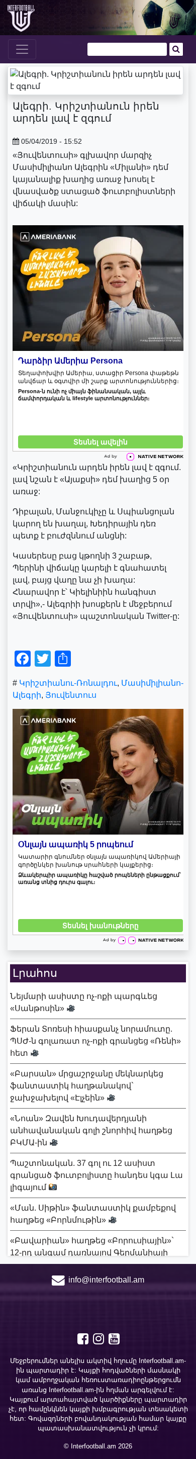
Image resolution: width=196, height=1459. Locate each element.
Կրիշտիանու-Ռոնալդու (68, 683)
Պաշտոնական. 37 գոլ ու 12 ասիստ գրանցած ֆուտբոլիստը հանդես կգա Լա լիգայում (96, 1175)
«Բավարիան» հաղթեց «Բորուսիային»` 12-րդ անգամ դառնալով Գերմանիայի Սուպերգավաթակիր (92, 1252)
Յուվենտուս (70, 695)
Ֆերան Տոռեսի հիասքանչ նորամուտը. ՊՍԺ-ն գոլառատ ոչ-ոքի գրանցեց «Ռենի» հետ (95, 1041)
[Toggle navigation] (22, 49)
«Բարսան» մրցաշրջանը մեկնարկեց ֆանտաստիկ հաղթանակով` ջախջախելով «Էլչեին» (86, 1085)
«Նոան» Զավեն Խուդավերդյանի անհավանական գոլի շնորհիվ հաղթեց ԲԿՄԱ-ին (91, 1130)
